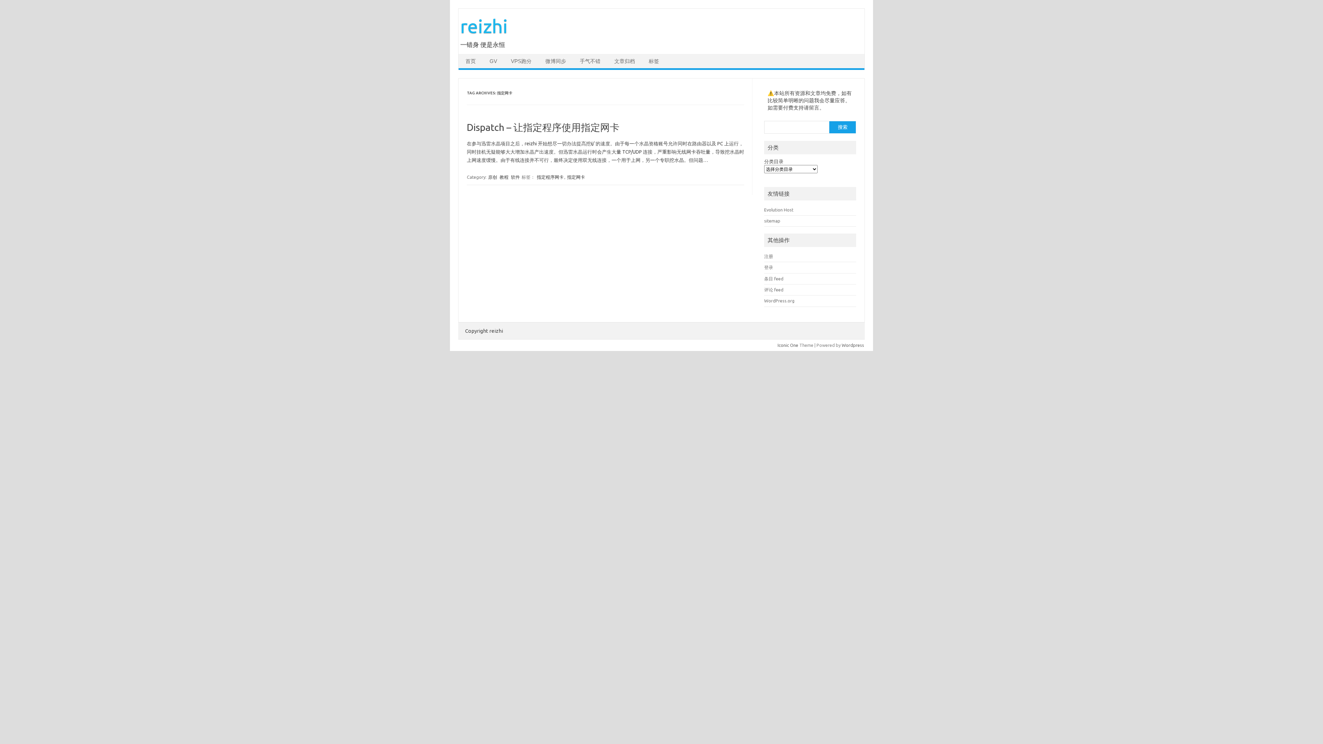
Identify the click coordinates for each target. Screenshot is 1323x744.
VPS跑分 (521, 61)
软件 (515, 177)
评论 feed (773, 289)
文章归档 (624, 61)
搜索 (843, 127)
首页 (470, 61)
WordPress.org (779, 300)
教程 (504, 177)
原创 (492, 177)
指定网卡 (576, 177)
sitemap (772, 220)
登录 (768, 267)
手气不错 (590, 61)
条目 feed (773, 278)
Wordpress (853, 345)
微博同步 (555, 61)
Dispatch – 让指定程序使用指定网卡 (543, 127)
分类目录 (773, 161)
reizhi (484, 26)
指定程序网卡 (550, 177)
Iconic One (788, 345)
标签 (654, 61)
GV (493, 61)
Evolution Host (778, 209)
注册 (768, 256)
